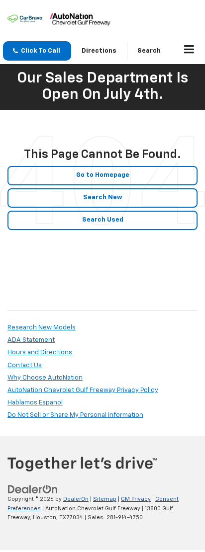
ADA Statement (31, 340)
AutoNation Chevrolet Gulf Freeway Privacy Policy (82, 390)
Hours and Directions (39, 352)
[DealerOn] (32, 489)
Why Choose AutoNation (45, 378)
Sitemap (104, 499)
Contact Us (24, 365)
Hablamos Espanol (35, 402)
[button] (37, 51)
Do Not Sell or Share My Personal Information (75, 415)
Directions (99, 51)
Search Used (102, 220)
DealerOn (76, 499)
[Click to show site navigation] (189, 51)
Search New (102, 197)
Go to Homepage (102, 175)
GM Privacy (136, 499)
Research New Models (41, 327)
